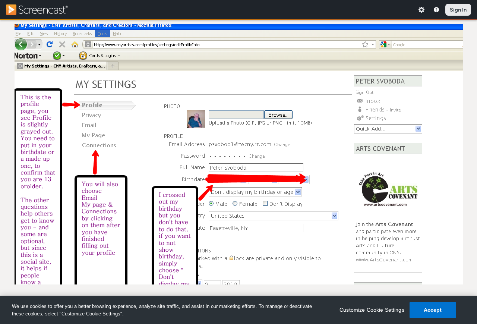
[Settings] (421, 10)
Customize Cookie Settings (371, 310)
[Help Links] (436, 10)
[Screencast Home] (42, 9)
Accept (433, 310)
